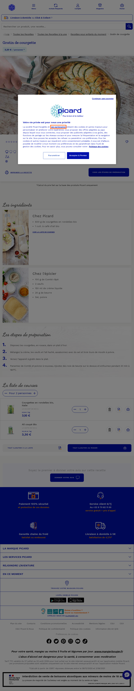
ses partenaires (58, 127)
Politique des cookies (98, 146)
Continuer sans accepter (103, 99)
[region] (67, 129)
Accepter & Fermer (78, 155)
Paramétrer (54, 155)
